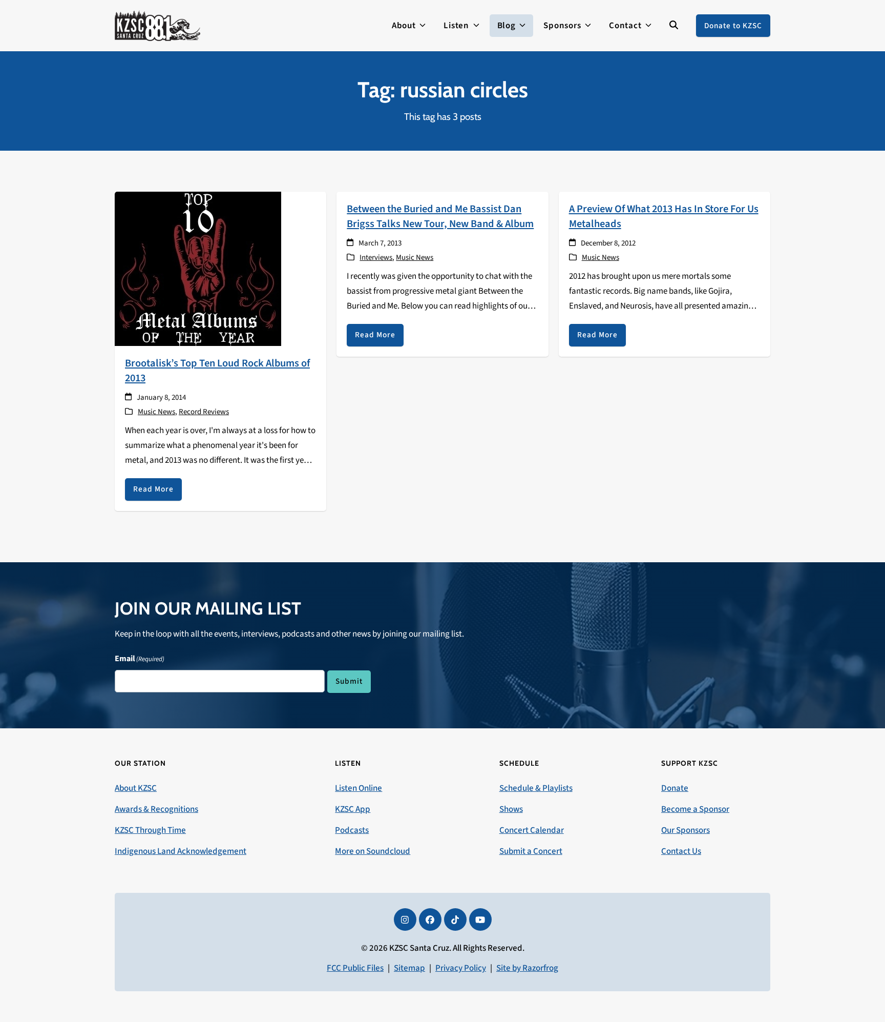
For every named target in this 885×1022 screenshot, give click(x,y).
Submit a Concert (530, 851)
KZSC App (352, 809)
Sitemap (409, 968)
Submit (349, 681)
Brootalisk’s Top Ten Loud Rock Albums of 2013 (217, 370)
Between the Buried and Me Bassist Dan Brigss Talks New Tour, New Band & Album (440, 216)
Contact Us (681, 851)
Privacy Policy (460, 968)
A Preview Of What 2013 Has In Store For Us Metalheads (663, 216)
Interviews (376, 257)
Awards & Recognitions (156, 809)
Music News (156, 411)
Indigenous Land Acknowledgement (180, 851)
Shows (511, 809)
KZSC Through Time (150, 830)
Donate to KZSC (733, 25)
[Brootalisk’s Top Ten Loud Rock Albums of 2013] (198, 268)
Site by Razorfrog (527, 968)
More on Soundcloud (372, 851)
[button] (674, 25)
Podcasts (352, 830)
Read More (153, 489)
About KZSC (136, 788)
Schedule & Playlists (536, 788)
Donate (674, 788)
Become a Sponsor (695, 809)
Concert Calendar (531, 830)
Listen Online (358, 788)
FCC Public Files (355, 968)
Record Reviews (204, 411)
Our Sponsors (685, 830)
